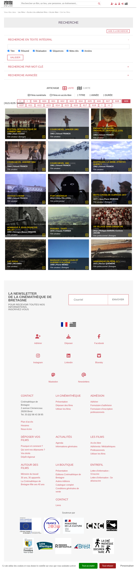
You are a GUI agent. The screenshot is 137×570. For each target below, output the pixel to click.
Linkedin (68, 362)
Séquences (57, 51)
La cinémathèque (68, 395)
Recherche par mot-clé (68, 66)
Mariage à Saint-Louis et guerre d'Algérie (64, 261)
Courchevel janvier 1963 (64, 129)
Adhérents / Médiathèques (102, 446)
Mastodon (53, 382)
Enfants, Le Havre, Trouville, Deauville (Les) (108, 129)
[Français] (64, 324)
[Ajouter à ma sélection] (43, 136)
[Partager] (122, 3)
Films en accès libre (61, 95)
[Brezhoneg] (126, 3)
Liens (58, 505)
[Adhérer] (112, 3)
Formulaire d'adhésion (101, 405)
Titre (12, 51)
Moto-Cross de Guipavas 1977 (109, 195)
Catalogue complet (65, 485)
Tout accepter (88, 566)
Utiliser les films (63, 409)
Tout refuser (107, 566)
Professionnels (97, 450)
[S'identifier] (119, 3)
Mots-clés (74, 51)
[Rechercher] (99, 4)
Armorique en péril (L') (106, 261)
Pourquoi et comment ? (32, 446)
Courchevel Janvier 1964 (21, 162)
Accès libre (95, 443)
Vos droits (25, 453)
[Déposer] (116, 3)
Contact (27, 395)
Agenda (59, 443)
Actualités (64, 436)
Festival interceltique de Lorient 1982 (22, 130)
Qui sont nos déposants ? (33, 450)
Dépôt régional (28, 457)
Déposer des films (64, 405)
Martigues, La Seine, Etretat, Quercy (109, 163)
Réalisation (41, 51)
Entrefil (96, 464)
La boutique (64, 464)
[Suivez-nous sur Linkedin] (68, 356)
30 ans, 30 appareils (30, 477)
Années (88, 51)
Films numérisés (38, 95)
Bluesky (99, 362)
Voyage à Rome (15, 196)
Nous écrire (26, 429)
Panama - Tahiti (58, 228)
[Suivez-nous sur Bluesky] (99, 356)
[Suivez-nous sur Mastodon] (53, 376)
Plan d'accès (27, 422)
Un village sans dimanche (108, 226)
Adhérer (94, 402)
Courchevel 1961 (59, 163)
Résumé (25, 51)
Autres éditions (63, 481)
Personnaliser (127, 566)
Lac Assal (13, 261)
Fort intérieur (58, 196)
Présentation (62, 402)
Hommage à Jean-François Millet (22, 228)
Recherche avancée (68, 75)
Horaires (25, 425)
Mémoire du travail (29, 474)
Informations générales (66, 446)
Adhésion (97, 395)
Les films (97, 436)
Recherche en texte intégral (68, 39)
